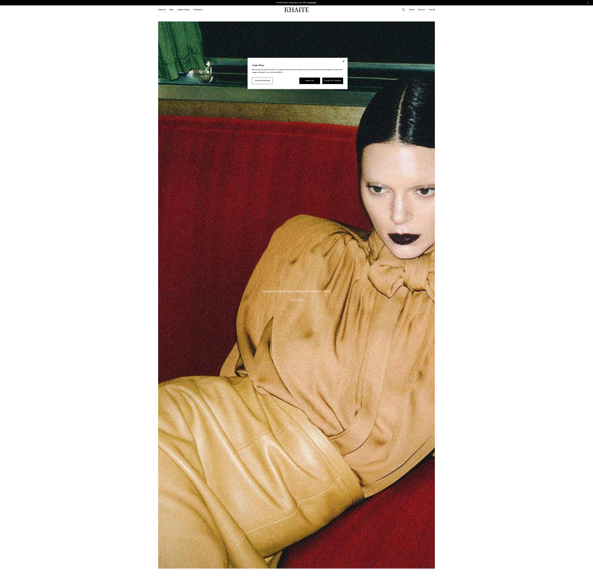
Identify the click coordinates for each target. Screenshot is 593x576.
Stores (411, 10)
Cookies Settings (262, 81)
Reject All (309, 81)
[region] (297, 73)
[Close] (343, 61)
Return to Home (296, 300)
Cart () (432, 10)
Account (421, 10)
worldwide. (311, 3)
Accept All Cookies (332, 81)
